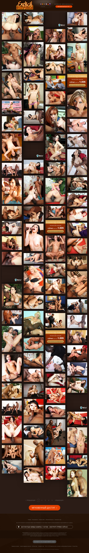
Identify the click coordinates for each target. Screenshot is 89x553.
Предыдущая (30, 500)
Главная (29, 519)
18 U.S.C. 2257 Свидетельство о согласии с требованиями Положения (58, 546)
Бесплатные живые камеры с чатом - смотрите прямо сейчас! (44, 527)
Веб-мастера (34, 546)
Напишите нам (41, 546)
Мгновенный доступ (63, 6)
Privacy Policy (74, 546)
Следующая (59, 500)
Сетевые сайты (59, 4)
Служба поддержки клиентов (25, 546)
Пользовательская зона (68, 4)
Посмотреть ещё (58, 519)
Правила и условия (15, 546)
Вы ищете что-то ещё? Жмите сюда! (44, 541)
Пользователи (35, 519)
